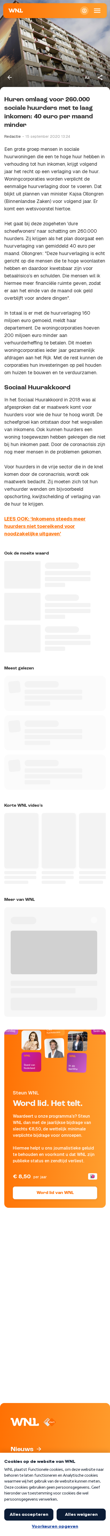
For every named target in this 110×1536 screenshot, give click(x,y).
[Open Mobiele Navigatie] (97, 10)
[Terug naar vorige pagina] (9, 77)
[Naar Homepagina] (16, 11)
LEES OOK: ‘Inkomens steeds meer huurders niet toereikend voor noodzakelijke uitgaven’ (45, 526)
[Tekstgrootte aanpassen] (87, 77)
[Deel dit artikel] (100, 77)
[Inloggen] (84, 10)
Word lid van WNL (55, 1193)
